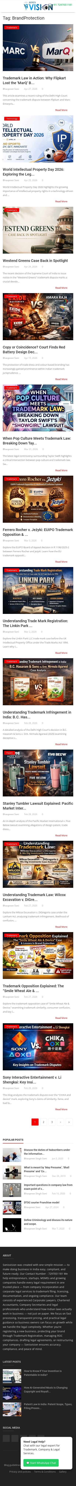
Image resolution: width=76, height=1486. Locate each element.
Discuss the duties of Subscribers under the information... (47, 1151)
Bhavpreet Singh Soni (35, 1158)
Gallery (63, 1471)
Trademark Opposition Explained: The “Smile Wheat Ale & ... (33, 988)
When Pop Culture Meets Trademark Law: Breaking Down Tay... (37, 440)
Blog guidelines (12, 1465)
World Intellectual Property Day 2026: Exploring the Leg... (33, 171)
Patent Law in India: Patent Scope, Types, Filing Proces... (48, 1406)
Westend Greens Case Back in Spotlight (35, 260)
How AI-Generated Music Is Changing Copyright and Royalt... (46, 1389)
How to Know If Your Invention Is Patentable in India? (43, 1373)
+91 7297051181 (62, 4)
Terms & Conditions (45, 1471)
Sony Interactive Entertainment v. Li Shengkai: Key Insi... (32, 1079)
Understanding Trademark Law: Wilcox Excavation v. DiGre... (34, 897)
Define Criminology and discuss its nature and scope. (48, 1222)
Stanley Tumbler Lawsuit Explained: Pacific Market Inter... (38, 805)
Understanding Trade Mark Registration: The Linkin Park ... (35, 623)
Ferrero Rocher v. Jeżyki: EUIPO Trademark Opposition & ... (38, 532)
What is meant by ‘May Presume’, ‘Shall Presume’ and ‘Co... (46, 1169)
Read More (61, 110)
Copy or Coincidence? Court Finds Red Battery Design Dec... (34, 349)
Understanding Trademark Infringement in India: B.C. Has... (37, 714)
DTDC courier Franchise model (41, 1202)
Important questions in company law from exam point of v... (48, 1186)
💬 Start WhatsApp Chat (41, 1463)
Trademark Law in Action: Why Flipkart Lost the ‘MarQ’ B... (34, 80)
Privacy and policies (20, 1471)
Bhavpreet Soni (11, 88)
